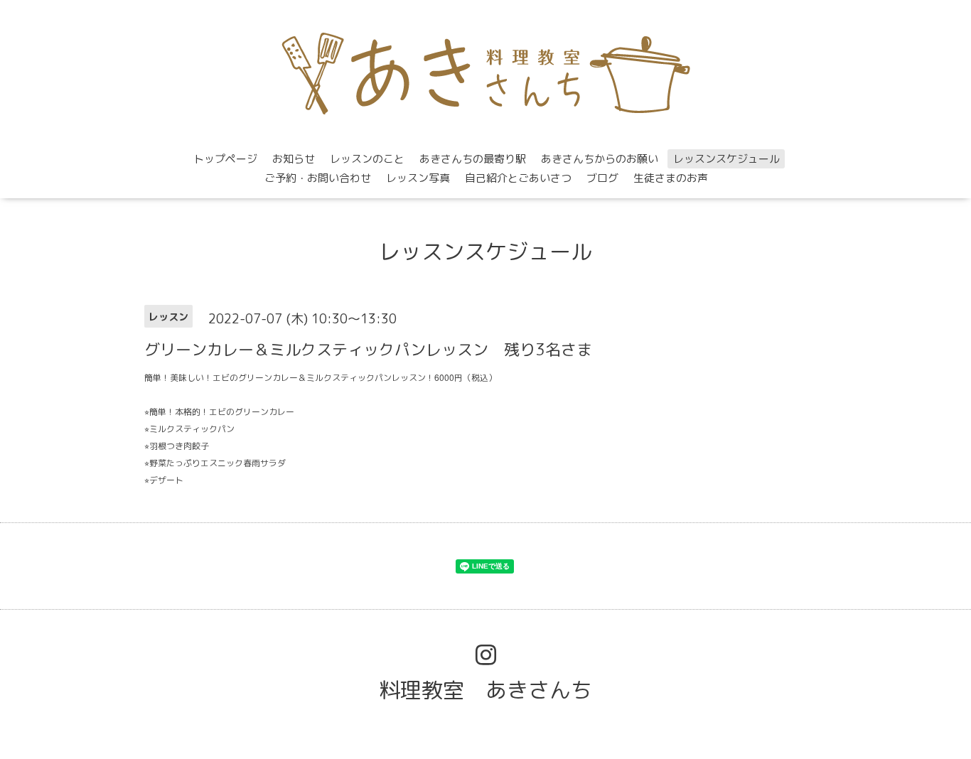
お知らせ (293, 158)
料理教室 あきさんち (485, 690)
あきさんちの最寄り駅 (472, 158)
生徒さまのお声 (670, 178)
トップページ (225, 158)
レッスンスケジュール (726, 158)
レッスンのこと (367, 158)
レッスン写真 (418, 178)
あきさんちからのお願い (599, 158)
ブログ (602, 178)
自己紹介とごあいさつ (518, 178)
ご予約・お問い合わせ (317, 178)
